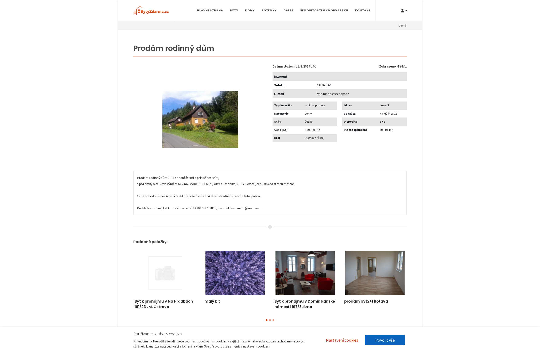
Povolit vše (385, 340)
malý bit (212, 301)
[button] (266, 320)
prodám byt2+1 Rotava (366, 301)
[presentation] (129, 282)
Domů (402, 25)
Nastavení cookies (342, 340)
